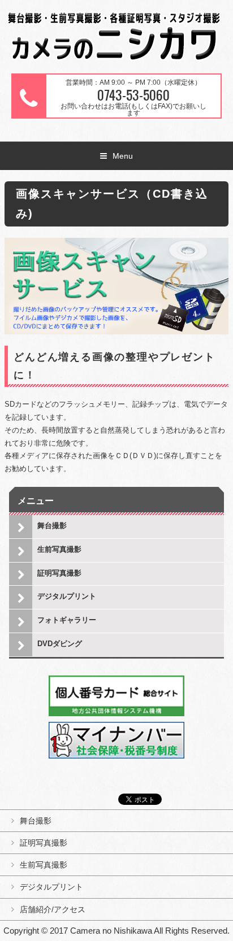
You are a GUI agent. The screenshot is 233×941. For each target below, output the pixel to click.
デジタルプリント (66, 596)
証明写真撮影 (59, 573)
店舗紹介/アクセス (52, 909)
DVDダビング (59, 643)
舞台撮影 (52, 525)
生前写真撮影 (59, 549)
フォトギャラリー (66, 620)
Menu (123, 155)
